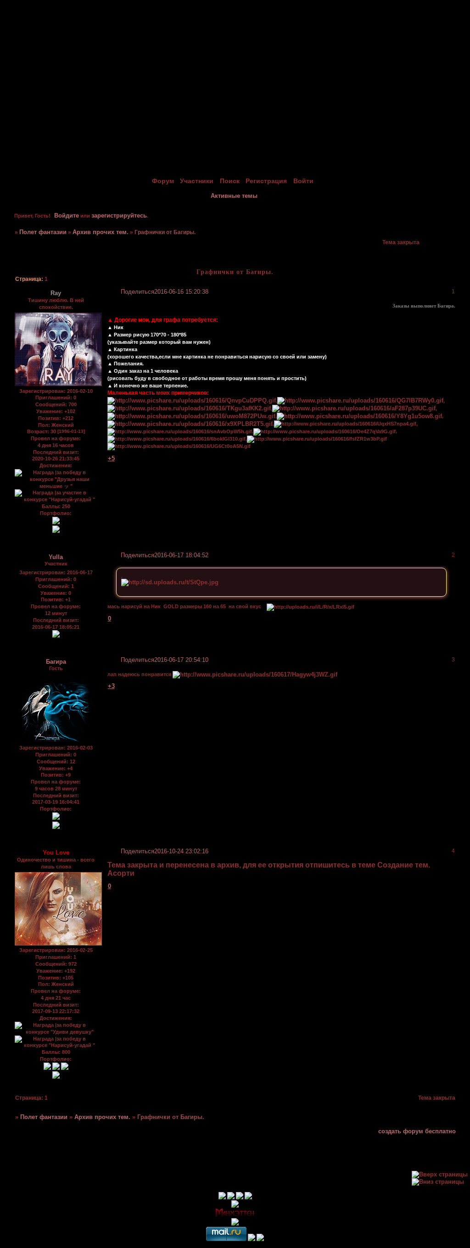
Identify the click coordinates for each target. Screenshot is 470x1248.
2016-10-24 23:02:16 (181, 851)
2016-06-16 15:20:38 (181, 291)
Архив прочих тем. (101, 232)
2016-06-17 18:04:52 (181, 555)
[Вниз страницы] (438, 1181)
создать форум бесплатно (417, 1131)
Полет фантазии (43, 232)
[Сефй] (56, 1067)
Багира (56, 661)
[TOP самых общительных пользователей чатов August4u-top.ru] (251, 1239)
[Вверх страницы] (440, 1174)
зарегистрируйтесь (119, 215)
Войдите (66, 215)
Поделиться (137, 291)
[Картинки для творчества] (56, 522)
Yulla (56, 557)
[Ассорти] (56, 817)
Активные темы (234, 195)
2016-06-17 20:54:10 (181, 659)
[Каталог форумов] (260, 1239)
